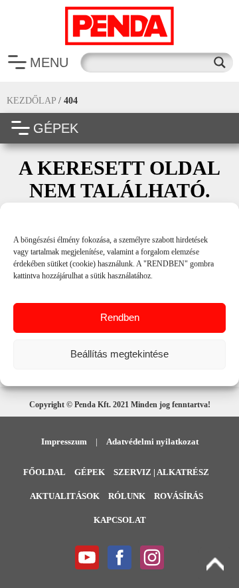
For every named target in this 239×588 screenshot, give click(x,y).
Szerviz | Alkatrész (161, 472)
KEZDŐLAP (31, 101)
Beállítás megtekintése (119, 353)
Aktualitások (65, 496)
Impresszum (64, 441)
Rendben (119, 317)
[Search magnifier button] (223, 62)
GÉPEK (55, 128)
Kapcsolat (120, 520)
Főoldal (44, 472)
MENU (49, 62)
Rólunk (126, 496)
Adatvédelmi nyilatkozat (152, 441)
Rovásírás (178, 496)
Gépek (89, 472)
